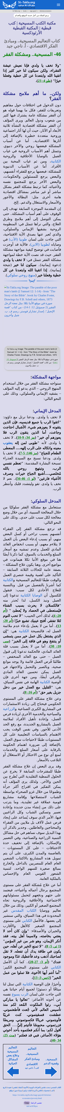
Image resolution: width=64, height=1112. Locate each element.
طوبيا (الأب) (18, 239)
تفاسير (43, 1087)
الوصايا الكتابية (31, 595)
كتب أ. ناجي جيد (32, 1068)
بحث (48, 1087)
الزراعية (9, 709)
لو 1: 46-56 (26, 479)
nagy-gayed (33, 11)
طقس (15, 1087)
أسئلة (20, 1087)
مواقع (11, 1090)
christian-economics (45, 11)
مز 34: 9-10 (26, 437)
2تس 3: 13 (42, 978)
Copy (27, 1102)
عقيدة (9, 1087)
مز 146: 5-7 (28, 453)
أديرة (34, 1090)
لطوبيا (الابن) (40, 244)
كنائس (40, 1090)
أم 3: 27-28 (39, 962)
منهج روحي (27, 275)
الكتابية (56, 161)
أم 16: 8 (30, 692)
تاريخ (4, 1087)
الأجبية (26, 1087)
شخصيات (46, 1090)
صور (16, 1090)
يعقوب (8, 443)
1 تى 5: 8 (53, 946)
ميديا (20, 1090)
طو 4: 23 (44, 81)
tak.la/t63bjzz (32, 1106)
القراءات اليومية (34, 1087)
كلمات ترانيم (27, 1090)
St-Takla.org (16, 11)
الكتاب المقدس (23, 910)
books (25, 11)
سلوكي (12, 275)
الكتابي (27, 921)
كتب (52, 1090)
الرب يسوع (20, 994)
